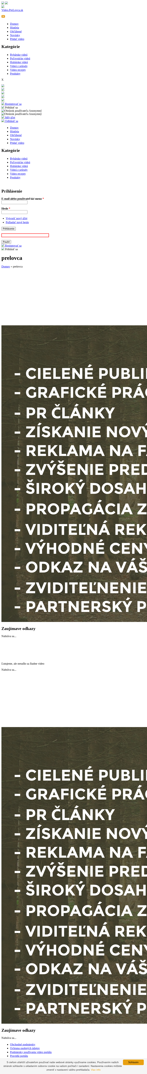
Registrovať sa (13, 103)
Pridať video (17, 39)
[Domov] (2, 93)
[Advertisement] (73, 297)
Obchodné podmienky (22, 1044)
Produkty (15, 73)
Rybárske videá (18, 54)
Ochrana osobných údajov (25, 1048)
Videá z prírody (19, 66)
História (14, 27)
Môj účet (9, 117)
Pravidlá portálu (19, 1055)
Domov (14, 23)
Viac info (96, 1069)
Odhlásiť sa (11, 121)
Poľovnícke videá (20, 58)
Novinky (15, 35)
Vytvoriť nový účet (16, 218)
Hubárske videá (19, 62)
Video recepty (18, 69)
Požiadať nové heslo (17, 222)
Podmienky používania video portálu (31, 1052)
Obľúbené (16, 31)
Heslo (5, 208)
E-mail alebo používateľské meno (22, 198)
